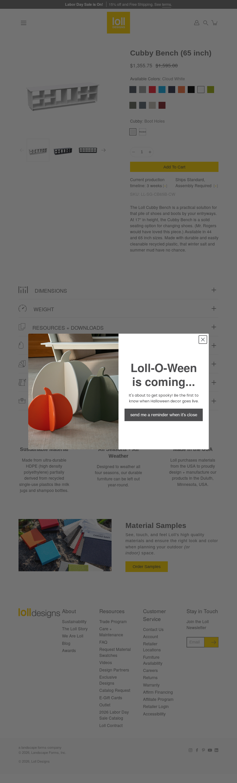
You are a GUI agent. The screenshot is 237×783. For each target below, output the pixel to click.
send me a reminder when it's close (163, 414)
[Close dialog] (203, 340)
